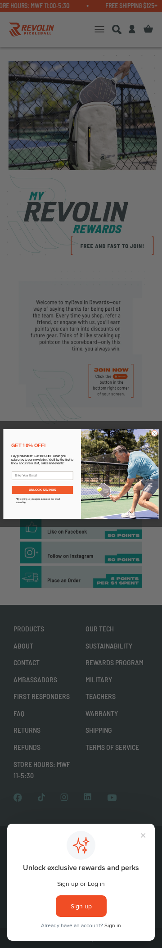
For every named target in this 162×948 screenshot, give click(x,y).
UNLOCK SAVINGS (42, 489)
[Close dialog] (155, 433)
